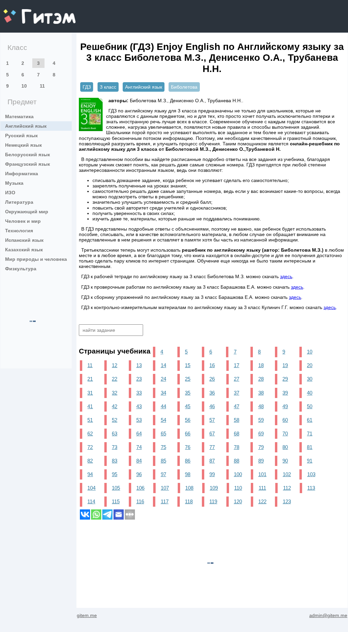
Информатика (21, 173)
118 (189, 501)
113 (311, 488)
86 (187, 461)
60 (285, 420)
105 (116, 488)
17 (236, 365)
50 (309, 406)
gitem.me (21, 12)
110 (238, 488)
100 (238, 474)
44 (163, 406)
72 (90, 447)
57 (212, 420)
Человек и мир (23, 221)
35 (187, 393)
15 (187, 365)
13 (139, 365)
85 (163, 461)
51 (90, 420)
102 (287, 474)
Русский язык (21, 135)
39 (285, 393)
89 (261, 461)
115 (116, 501)
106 (140, 488)
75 (163, 447)
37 (236, 393)
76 (187, 447)
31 (90, 393)
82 (90, 461)
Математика (19, 116)
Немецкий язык (23, 145)
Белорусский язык (27, 154)
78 (236, 447)
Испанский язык (24, 240)
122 (262, 501)
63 (114, 433)
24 (163, 379)
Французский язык (27, 164)
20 (309, 365)
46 (212, 406)
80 (285, 447)
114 (91, 501)
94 (90, 474)
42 (114, 406)
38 (261, 393)
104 (91, 488)
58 (236, 420)
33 (139, 393)
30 (309, 379)
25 (187, 379)
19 (285, 365)
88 (236, 461)
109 (214, 488)
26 (212, 379)
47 (236, 406)
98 (187, 474)
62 (90, 433)
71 (309, 433)
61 (309, 420)
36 (212, 393)
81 (309, 447)
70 (285, 433)
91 (309, 461)
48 (261, 406)
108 (189, 488)
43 (139, 406)
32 (114, 393)
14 (163, 365)
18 (261, 365)
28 (261, 379)
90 (285, 461)
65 (163, 433)
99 (212, 474)
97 (163, 474)
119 (213, 501)
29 (285, 379)
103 (311, 474)
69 (261, 433)
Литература (19, 202)
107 (165, 488)
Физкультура (20, 268)
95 (114, 474)
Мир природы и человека (36, 259)
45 (187, 406)
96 (139, 474)
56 (187, 420)
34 (163, 393)
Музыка (14, 183)
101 (262, 474)
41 (90, 406)
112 (287, 488)
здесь (286, 276)
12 (114, 365)
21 (90, 379)
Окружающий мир (26, 211)
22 (114, 379)
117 (165, 501)
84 (139, 461)
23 (139, 379)
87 (212, 461)
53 (139, 420)
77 (212, 447)
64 (139, 433)
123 (287, 501)
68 (236, 433)
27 (236, 379)
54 (163, 420)
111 (262, 488)
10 (24, 86)
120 (238, 501)
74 (139, 447)
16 (212, 365)
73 (114, 447)
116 (140, 501)
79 (261, 447)
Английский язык (26, 126)
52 (114, 420)
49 (285, 406)
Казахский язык (24, 249)
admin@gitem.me (328, 615)
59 (261, 420)
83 (114, 461)
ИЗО (10, 192)
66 (187, 433)
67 (212, 433)
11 (42, 86)
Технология (19, 230)
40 (309, 393)
